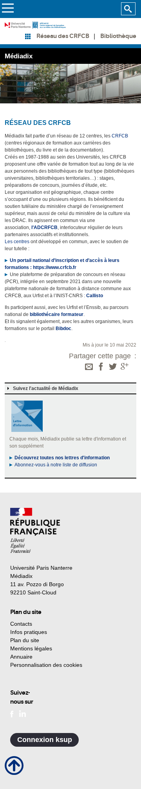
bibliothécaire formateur (56, 314)
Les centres (17, 241)
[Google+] (124, 367)
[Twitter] (113, 367)
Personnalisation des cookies (46, 665)
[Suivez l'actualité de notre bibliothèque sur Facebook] (12, 713)
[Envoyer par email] (89, 367)
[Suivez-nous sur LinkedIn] (22, 713)
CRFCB (120, 136)
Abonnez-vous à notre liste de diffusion (55, 465)
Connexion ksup (44, 740)
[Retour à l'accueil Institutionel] (35, 530)
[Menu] (7, 9)
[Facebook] (101, 367)
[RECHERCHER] (128, 9)
